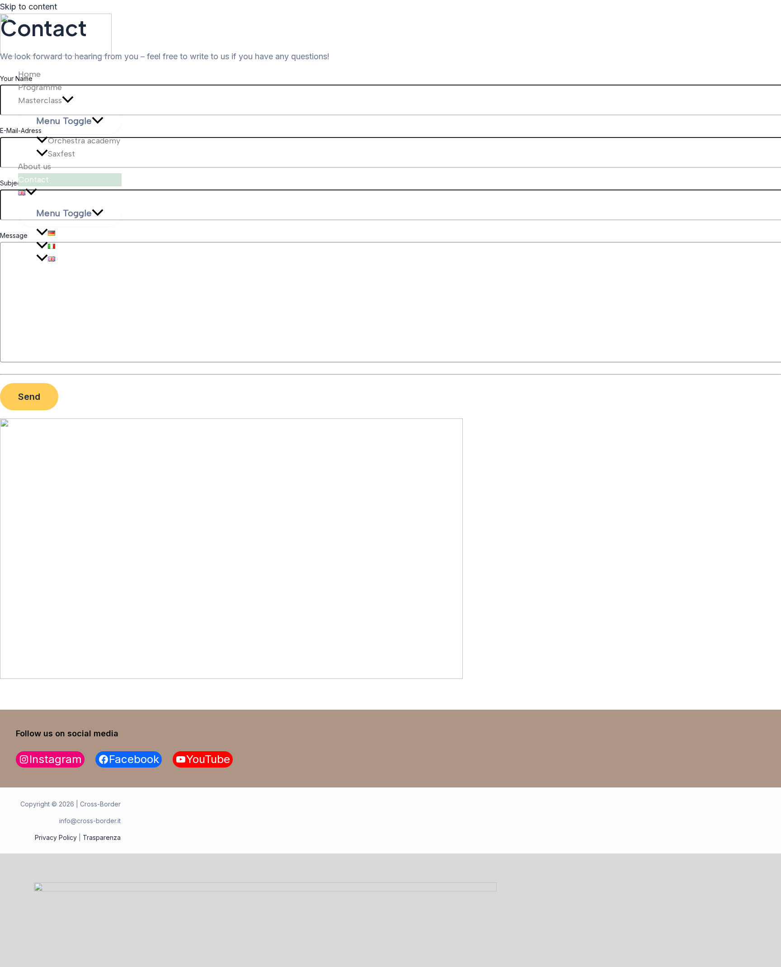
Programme (40, 87)
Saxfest (61, 154)
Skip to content (28, 6)
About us (34, 166)
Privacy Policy (56, 837)
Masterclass (40, 100)
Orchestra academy (84, 141)
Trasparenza (102, 837)
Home (29, 74)
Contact (33, 180)
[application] (68, 100)
